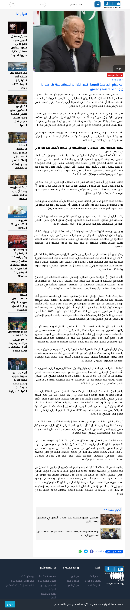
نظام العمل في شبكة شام (20, 585)
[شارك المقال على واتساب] (80, 551)
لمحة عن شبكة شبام (48, 595)
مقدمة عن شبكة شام (22, 581)
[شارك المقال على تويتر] (86, 551)
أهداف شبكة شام (47, 576)
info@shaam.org (115, 583)
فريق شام (73, 585)
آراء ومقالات (94, 585)
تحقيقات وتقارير (93, 581)
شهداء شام (72, 581)
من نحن (75, 576)
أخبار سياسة (95, 576)
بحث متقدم (76, 4)
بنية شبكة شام (26, 576)
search (13, 4)
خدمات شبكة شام (47, 581)
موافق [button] (10, 604)
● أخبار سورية (115, 75)
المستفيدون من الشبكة (48, 587)
